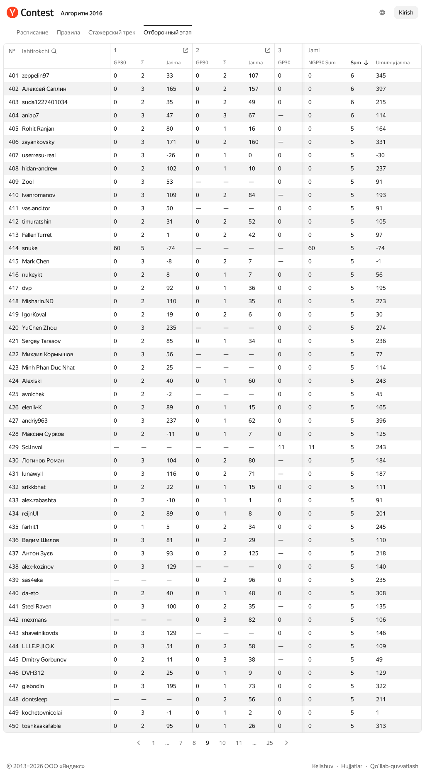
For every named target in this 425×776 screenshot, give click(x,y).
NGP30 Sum (322, 63)
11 (239, 743)
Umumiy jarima (393, 63)
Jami (314, 50)
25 (269, 743)
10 (222, 743)
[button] (39, 51)
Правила (68, 32)
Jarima (173, 63)
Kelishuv (322, 766)
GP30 (120, 63)
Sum (356, 63)
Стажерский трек (111, 32)
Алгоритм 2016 (82, 13)
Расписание (33, 32)
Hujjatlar (351, 766)
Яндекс (72, 766)
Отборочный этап (168, 32)
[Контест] (30, 12)
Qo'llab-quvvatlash (394, 766)
